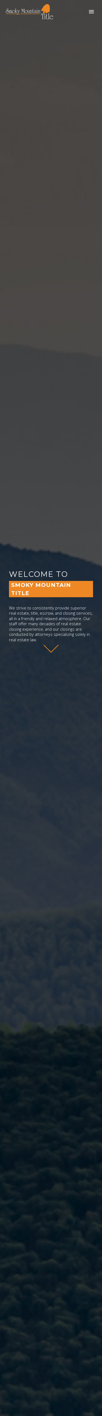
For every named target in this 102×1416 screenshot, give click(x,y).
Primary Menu (91, 12)
